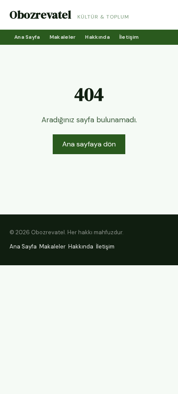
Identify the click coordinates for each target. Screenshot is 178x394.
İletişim (129, 37)
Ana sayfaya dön (89, 144)
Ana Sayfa (27, 37)
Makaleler (63, 37)
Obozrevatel (40, 14)
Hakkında (97, 37)
